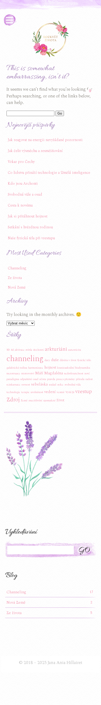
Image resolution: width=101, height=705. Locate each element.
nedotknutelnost (73, 373)
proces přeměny (65, 379)
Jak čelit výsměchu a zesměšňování (35, 151)
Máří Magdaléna (49, 373)
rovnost (25, 385)
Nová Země (17, 286)
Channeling (18, 267)
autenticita (74, 350)
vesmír (60, 392)
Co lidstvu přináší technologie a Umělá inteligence (49, 172)
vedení (50, 392)
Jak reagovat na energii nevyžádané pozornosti (45, 140)
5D (8, 350)
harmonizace (35, 368)
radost (89, 379)
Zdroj (13, 399)
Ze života (15, 277)
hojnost (50, 367)
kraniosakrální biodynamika (73, 368)
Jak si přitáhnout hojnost (27, 216)
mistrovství (27, 373)
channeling (25, 359)
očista (42, 379)
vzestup (83, 391)
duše (55, 360)
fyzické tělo (84, 360)
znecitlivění (35, 400)
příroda (80, 379)
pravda (51, 379)
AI (12, 350)
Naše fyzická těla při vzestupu (31, 238)
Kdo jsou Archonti (23, 183)
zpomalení (49, 400)
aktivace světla (23, 350)
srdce (60, 385)
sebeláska (39, 384)
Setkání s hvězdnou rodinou (30, 227)
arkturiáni (56, 349)
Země (24, 400)
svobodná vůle (72, 385)
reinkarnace (13, 385)
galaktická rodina (16, 368)
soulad (52, 385)
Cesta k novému (20, 205)
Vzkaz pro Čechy (21, 161)
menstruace (13, 373)
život (60, 400)
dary (47, 360)
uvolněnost (37, 392)
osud (35, 379)
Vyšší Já (70, 392)
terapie (25, 392)
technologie (13, 392)
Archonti (38, 350)
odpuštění (26, 379)
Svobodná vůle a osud (25, 194)
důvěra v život (68, 360)
